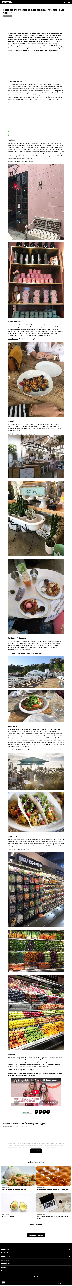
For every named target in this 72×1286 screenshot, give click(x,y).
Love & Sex (4, 1267)
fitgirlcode (27, 15)
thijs (26, 1126)
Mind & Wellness (5, 1256)
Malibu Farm (11, 750)
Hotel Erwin (11, 849)
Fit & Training (5, 1249)
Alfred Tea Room (13, 339)
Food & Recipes (5, 1253)
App (48, 1112)
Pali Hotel (11, 161)
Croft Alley (11, 434)
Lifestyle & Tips (7, 15)
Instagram (24, 33)
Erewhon (10, 1069)
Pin (44, 1112)
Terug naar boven (35, 1235)
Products (3, 1271)
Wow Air (48, 88)
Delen (36, 1112)
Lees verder (36, 1151)
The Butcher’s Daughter (15, 653)
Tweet (40, 1112)
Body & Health (5, 1260)
